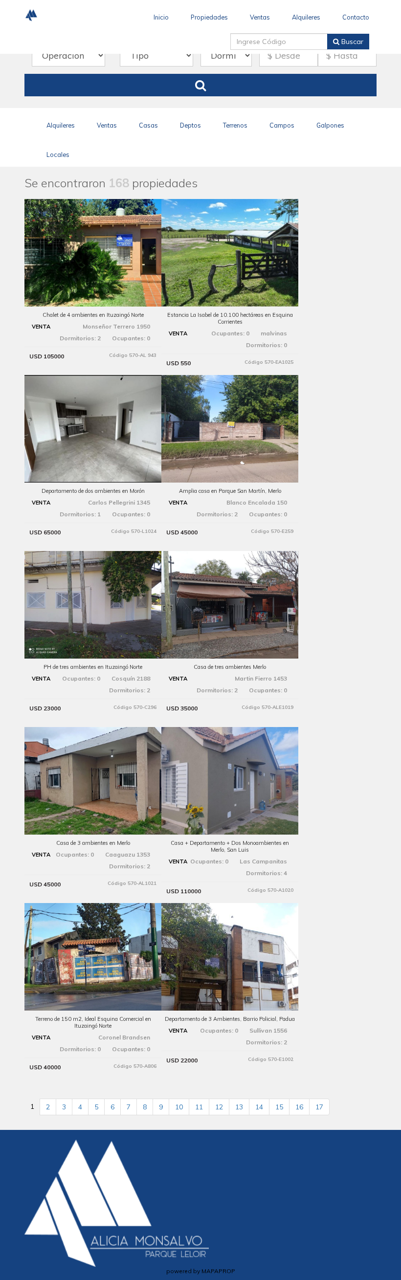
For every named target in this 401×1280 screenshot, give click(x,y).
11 (199, 1107)
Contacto (355, 17)
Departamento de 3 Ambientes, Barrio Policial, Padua (230, 1018)
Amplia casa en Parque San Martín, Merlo (230, 490)
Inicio (161, 17)
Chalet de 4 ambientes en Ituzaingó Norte (93, 314)
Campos (281, 125)
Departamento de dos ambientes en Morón (93, 490)
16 (299, 1107)
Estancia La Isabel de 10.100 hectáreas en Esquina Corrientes (230, 318)
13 (239, 1107)
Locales (57, 154)
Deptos (190, 125)
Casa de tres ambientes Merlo (230, 666)
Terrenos (235, 125)
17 (319, 1107)
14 (259, 1107)
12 (219, 1107)
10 (179, 1107)
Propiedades (209, 17)
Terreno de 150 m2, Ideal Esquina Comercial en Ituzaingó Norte (93, 1022)
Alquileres (306, 17)
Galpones (330, 125)
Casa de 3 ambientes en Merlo (93, 842)
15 (279, 1107)
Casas (148, 125)
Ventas (260, 17)
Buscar (351, 41)
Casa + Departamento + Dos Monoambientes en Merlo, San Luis (230, 846)
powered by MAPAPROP (200, 1271)
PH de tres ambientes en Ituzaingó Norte (93, 666)
